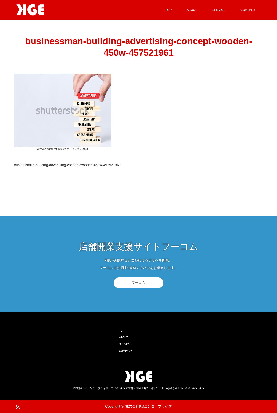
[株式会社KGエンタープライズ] (46, 9)
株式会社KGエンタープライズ (148, 406)
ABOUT (192, 9)
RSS (17, 406)
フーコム (138, 282)
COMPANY (247, 9)
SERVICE (218, 9)
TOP (168, 9)
